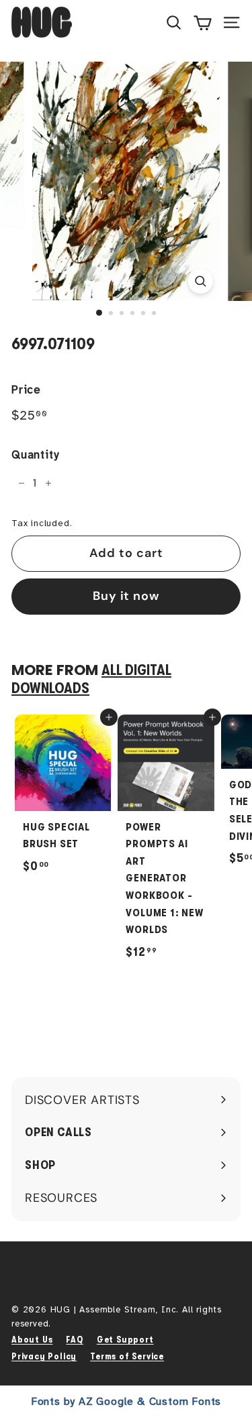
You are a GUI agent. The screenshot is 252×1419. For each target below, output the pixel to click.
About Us (31, 1340)
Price (26, 390)
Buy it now (126, 596)
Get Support (125, 1340)
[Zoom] (200, 281)
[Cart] (202, 22)
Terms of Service (127, 1356)
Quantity (34, 455)
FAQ (74, 1340)
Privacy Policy (44, 1356)
